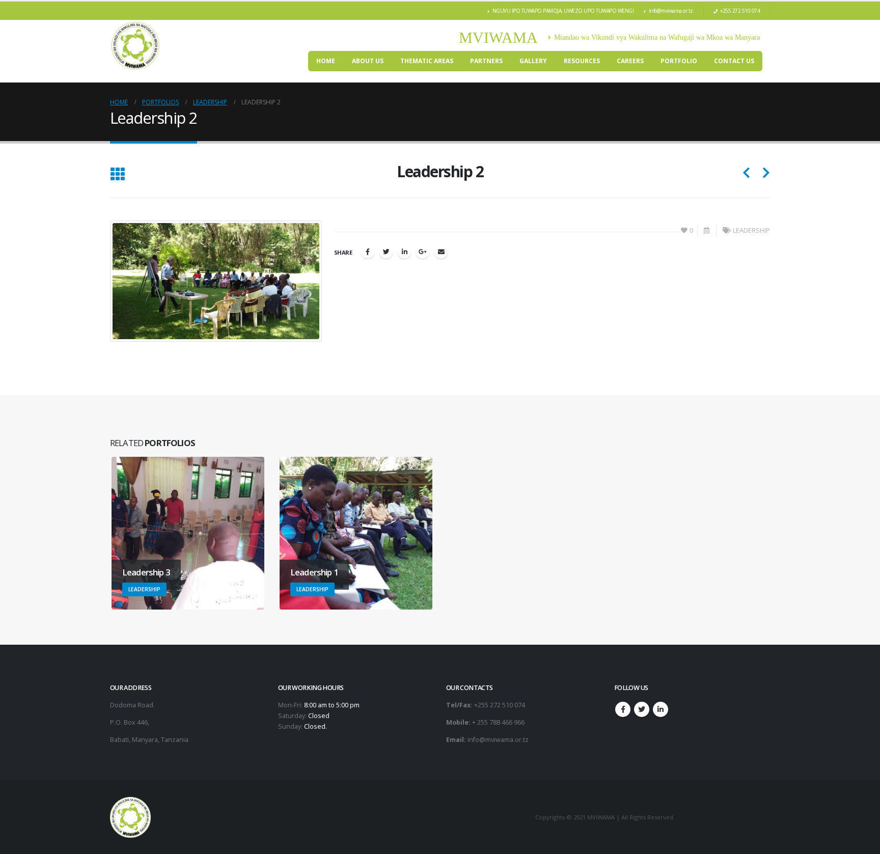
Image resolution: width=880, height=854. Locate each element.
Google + (423, 251)
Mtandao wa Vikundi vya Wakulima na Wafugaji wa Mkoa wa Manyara (657, 37)
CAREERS (630, 61)
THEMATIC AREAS (426, 61)
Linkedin (660, 709)
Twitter (386, 251)
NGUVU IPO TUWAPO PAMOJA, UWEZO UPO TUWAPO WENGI (563, 10)
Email (441, 251)
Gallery (533, 61)
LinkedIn (404, 251)
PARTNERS (486, 61)
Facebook (368, 251)
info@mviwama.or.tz (671, 10)
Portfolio (679, 61)
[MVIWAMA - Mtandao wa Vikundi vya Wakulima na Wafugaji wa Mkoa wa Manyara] (135, 45)
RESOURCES (582, 61)
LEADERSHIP (751, 230)
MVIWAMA (498, 37)
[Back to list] (117, 175)
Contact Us (734, 61)
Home (325, 61)
